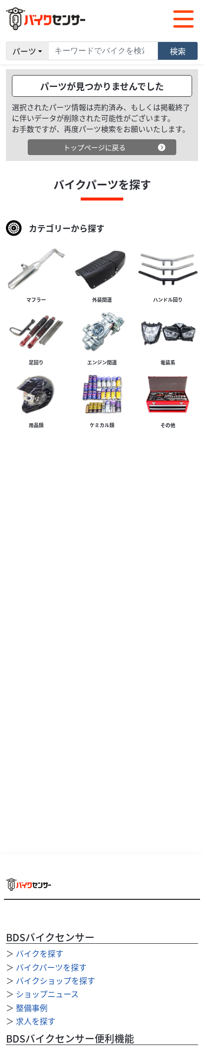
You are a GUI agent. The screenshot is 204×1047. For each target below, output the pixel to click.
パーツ (24, 51)
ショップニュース (47, 994)
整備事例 (32, 1007)
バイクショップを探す (55, 980)
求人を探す (35, 1021)
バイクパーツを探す (51, 967)
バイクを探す (39, 953)
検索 (178, 51)
